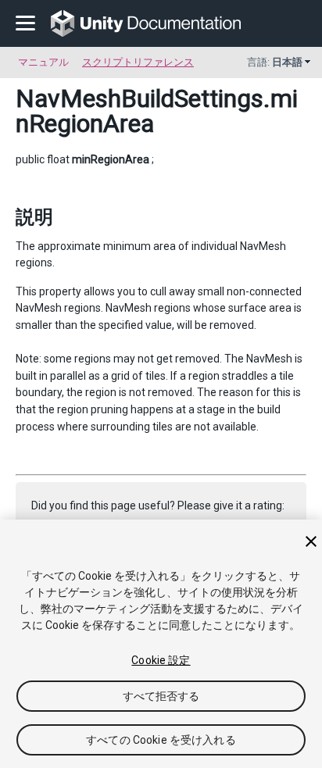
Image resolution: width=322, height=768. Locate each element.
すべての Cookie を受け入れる (161, 740)
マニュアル (43, 62)
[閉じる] (311, 541)
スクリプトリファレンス (138, 62)
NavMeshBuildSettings (139, 98)
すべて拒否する (161, 696)
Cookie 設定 (160, 660)
